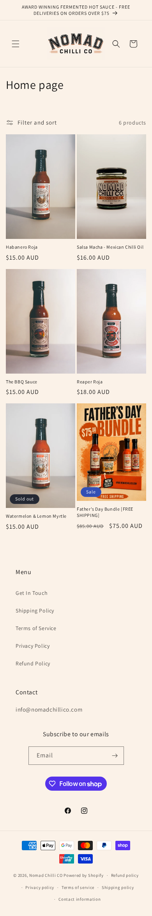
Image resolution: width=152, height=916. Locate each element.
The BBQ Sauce (21, 382)
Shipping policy (118, 887)
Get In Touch (32, 592)
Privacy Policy (32, 645)
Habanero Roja (22, 247)
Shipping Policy (35, 610)
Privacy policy (39, 887)
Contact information (79, 899)
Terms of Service (36, 628)
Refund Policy (33, 663)
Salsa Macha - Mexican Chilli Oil (110, 247)
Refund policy (125, 875)
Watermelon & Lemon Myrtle (36, 516)
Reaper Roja (90, 382)
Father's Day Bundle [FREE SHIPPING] (105, 512)
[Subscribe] (115, 755)
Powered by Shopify (84, 875)
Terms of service (78, 887)
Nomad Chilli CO (46, 875)
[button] (15, 43)
